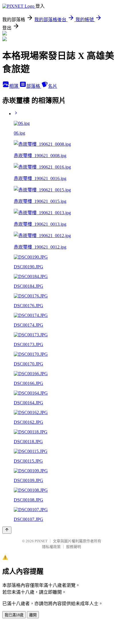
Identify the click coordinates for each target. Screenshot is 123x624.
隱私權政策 (51, 547)
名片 (52, 86)
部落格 (33, 86)
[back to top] (6, 530)
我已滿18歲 (14, 615)
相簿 (14, 86)
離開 (33, 615)
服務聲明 (73, 547)
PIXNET (41, 541)
